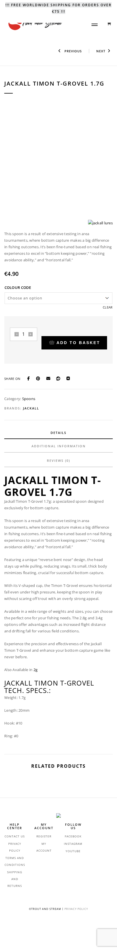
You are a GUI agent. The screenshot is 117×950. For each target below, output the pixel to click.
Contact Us (15, 836)
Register (43, 836)
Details (58, 432)
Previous (72, 51)
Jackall (31, 408)
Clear (107, 307)
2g (36, 669)
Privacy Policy (76, 909)
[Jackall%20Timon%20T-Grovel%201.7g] (30, 378)
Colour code (18, 287)
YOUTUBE (73, 851)
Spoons (28, 398)
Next (100, 51)
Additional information (59, 446)
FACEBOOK (73, 836)
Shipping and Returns (14, 879)
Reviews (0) (58, 460)
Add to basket (78, 342)
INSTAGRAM (73, 844)
